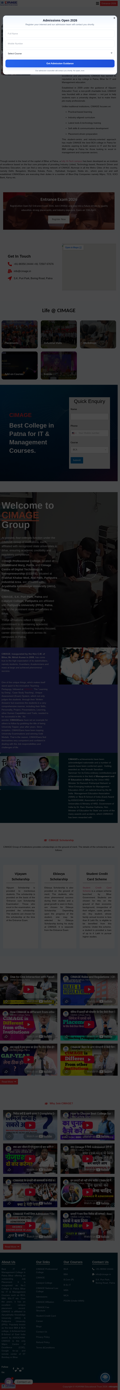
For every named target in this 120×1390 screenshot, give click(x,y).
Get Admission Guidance (60, 63)
